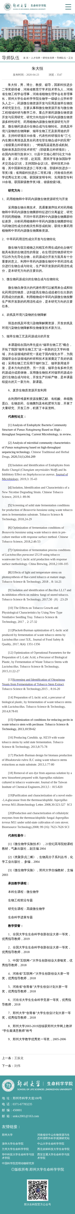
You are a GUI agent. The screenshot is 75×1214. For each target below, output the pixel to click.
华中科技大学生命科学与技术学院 (18, 1156)
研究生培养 (48, 58)
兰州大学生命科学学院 (15, 1149)
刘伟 (17, 1065)
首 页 (25, 58)
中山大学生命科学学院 (50, 1143)
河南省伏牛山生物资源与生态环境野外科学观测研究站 (53, 1136)
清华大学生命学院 (12, 1143)
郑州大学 (7, 1134)
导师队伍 (61, 58)
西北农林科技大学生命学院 (53, 1149)
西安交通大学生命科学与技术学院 (53, 1156)
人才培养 (35, 58)
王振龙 (18, 1058)
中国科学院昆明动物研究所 (18, 1163)
